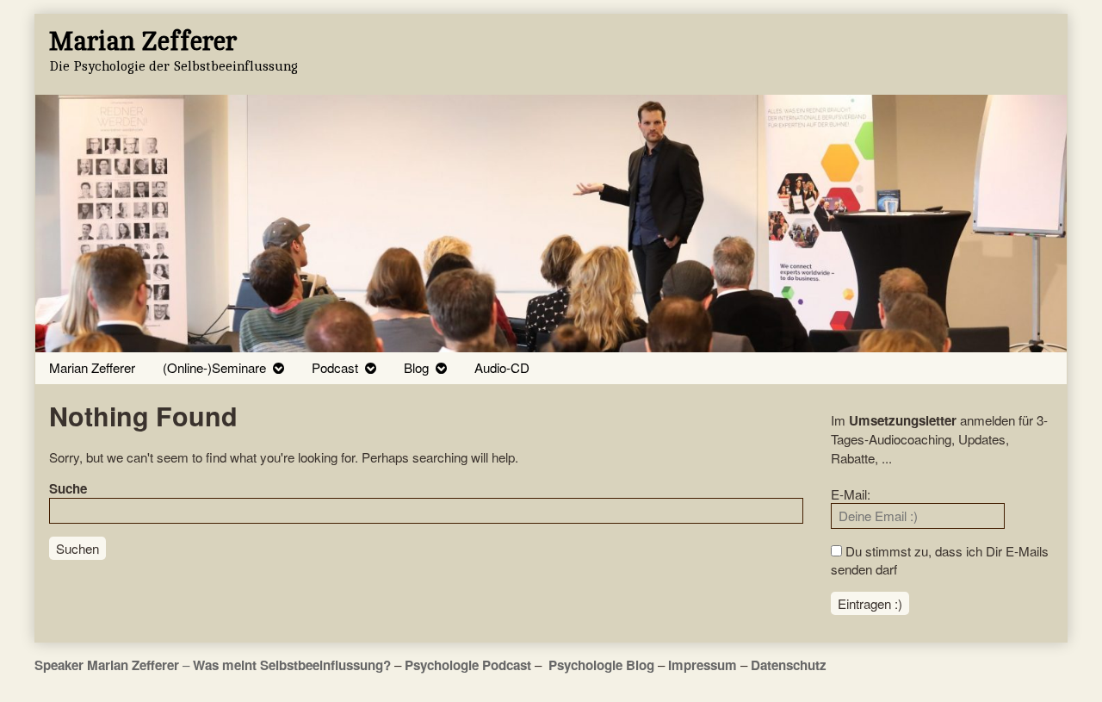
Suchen (77, 548)
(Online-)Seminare (214, 367)
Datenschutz (788, 664)
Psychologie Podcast (468, 664)
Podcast (335, 367)
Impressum (702, 664)
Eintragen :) (870, 603)
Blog (416, 367)
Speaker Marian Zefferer (108, 664)
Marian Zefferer (92, 367)
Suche (68, 488)
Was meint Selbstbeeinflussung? (292, 664)
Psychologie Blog (601, 664)
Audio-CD (501, 367)
